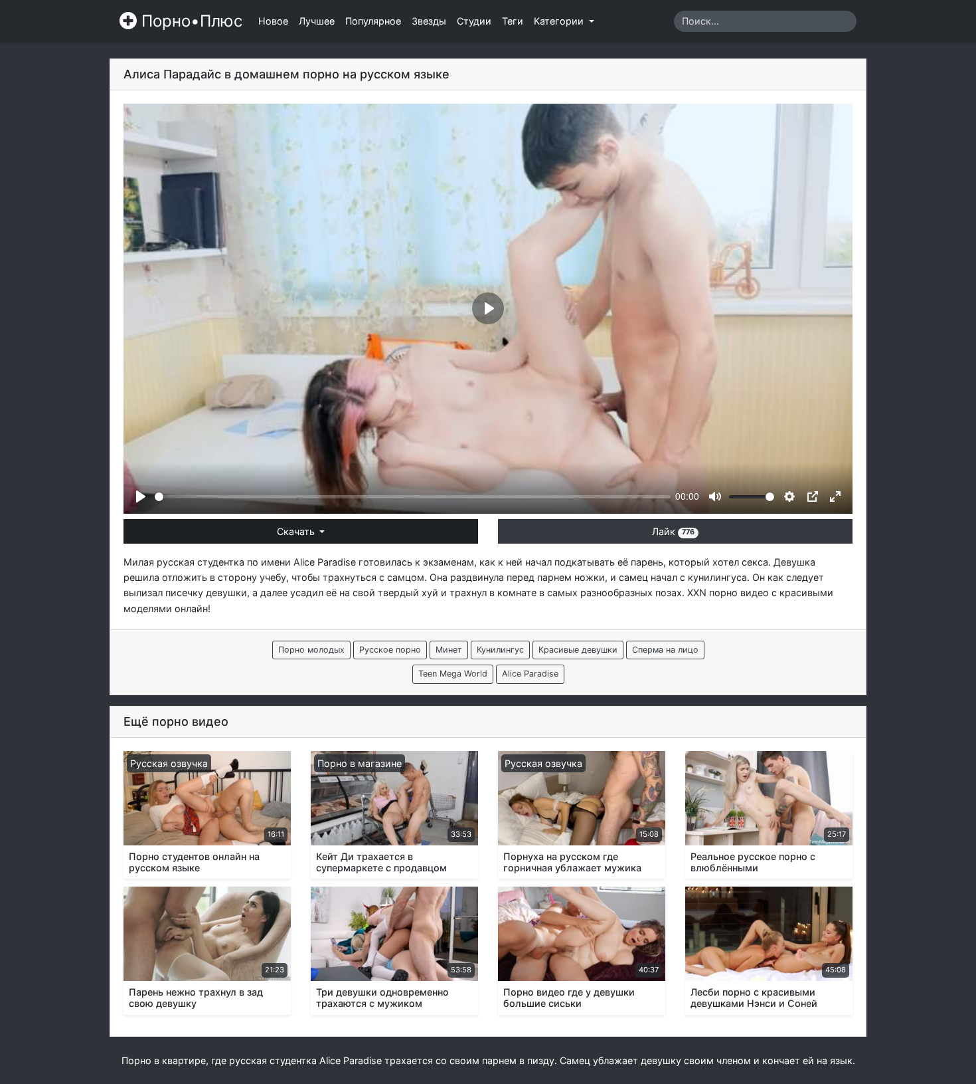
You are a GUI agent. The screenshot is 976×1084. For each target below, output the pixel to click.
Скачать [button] (297, 531)
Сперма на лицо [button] (665, 650)
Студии (474, 21)
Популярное (373, 21)
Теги (512, 21)
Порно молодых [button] (311, 650)
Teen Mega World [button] (452, 674)
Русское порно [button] (390, 650)
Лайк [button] (673, 531)
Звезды (429, 21)
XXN (696, 592)
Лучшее (317, 21)
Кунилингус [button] (500, 650)
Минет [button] (449, 650)
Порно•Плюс (189, 21)
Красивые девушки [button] (577, 650)
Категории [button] (560, 21)
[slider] (413, 496)
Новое (273, 21)
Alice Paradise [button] (530, 674)
